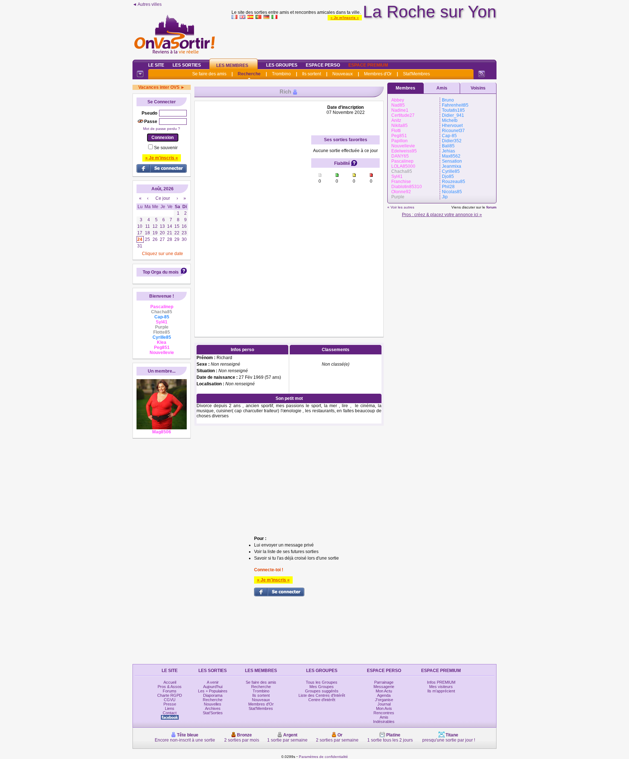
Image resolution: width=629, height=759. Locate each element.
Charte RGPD (169, 695)
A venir (213, 682)
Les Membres (232, 65)
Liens (169, 708)
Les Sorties (187, 65)
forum (491, 207)
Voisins (478, 88)
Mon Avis (384, 708)
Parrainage (383, 682)
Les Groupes (281, 65)
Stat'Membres (416, 73)
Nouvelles (212, 704)
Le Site (156, 65)
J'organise (384, 700)
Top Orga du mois (161, 272)
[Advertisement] (364, 37)
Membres (405, 88)
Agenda (384, 695)
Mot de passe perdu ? (161, 129)
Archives (213, 708)
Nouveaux (342, 73)
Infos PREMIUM (441, 682)
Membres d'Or (378, 73)
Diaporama (212, 695)
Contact (170, 713)
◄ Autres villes (147, 4)
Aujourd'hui (212, 686)
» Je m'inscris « (345, 18)
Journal (384, 704)
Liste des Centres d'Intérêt (321, 695)
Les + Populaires (213, 691)
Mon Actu (384, 691)
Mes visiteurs (441, 686)
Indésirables (384, 721)
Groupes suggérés (322, 691)
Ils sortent (311, 73)
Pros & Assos (170, 686)
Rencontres (383, 713)
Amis (441, 88)
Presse (169, 704)
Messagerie (383, 686)
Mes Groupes (321, 686)
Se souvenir (166, 147)
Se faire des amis (209, 73)
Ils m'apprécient (441, 691)
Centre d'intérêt (321, 700)
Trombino (281, 73)
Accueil (169, 682)
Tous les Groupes (321, 682)
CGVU (169, 700)
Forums (170, 691)
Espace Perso (323, 65)
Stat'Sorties (213, 713)
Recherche (249, 73)
